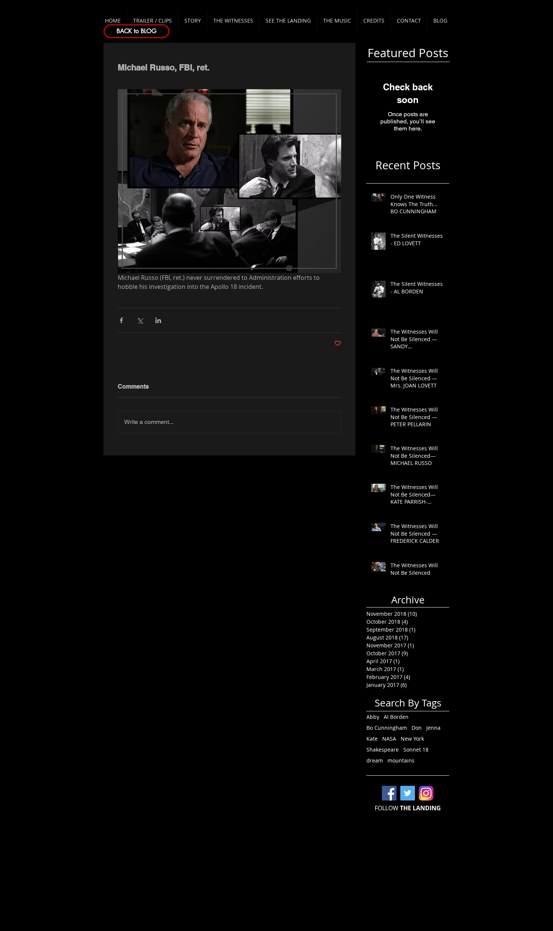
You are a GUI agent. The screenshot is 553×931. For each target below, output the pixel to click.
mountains (401, 760)
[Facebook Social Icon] (389, 793)
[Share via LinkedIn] (158, 320)
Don (417, 727)
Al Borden (396, 717)
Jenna (433, 727)
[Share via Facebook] (121, 320)
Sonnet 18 (415, 749)
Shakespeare (382, 749)
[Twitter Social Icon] (407, 793)
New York (412, 738)
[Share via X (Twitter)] (139, 320)
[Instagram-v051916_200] (426, 793)
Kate (372, 738)
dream (374, 760)
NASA (389, 738)
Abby (372, 717)
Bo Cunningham (386, 727)
